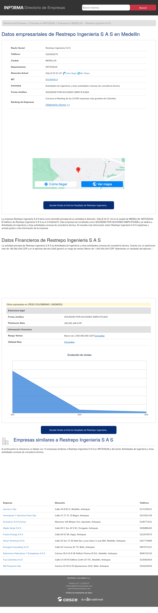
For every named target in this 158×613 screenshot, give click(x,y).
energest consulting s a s (16, 547)
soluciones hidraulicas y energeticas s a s (24, 553)
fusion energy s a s (13, 534)
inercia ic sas (9, 509)
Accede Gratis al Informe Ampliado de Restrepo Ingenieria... (78, 205)
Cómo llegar (71, 73)
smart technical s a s (13, 540)
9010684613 (52, 79)
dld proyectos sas (12, 566)
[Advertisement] (78, 131)
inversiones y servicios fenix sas (19, 515)
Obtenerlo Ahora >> (58, 104)
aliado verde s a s (12, 528)
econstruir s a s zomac (14, 522)
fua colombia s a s (13, 559)
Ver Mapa (85, 73)
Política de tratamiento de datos (79, 593)
